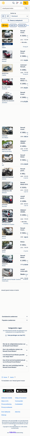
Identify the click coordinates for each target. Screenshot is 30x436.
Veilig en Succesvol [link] (20, 398)
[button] (17, 3)
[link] (3, 3)
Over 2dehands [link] (5, 412)
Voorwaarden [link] (19, 401)
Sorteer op (13, 13)
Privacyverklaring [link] (6, 404)
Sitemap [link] (3, 415)
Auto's (12, 25)
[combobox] (13, 8)
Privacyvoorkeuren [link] (6, 407)
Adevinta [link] (17, 412)
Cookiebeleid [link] (18, 404)
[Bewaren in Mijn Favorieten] (10, 32)
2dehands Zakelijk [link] (6, 398)
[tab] (3, 16)
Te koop (21, 25)
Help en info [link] (4, 401)
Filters (6, 25)
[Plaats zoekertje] (25, 3)
